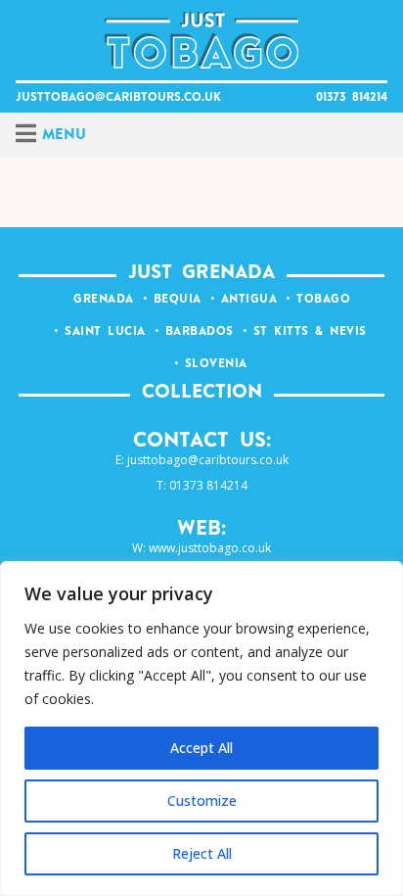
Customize (202, 800)
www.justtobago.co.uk (210, 548)
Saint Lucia (105, 332)
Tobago (323, 300)
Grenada (103, 300)
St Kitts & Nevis (310, 332)
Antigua (249, 300)
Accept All (201, 747)
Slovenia (216, 364)
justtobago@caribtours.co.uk (118, 98)
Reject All (202, 853)
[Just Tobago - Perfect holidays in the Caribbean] (202, 40)
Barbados (199, 332)
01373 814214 (351, 98)
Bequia (178, 300)
